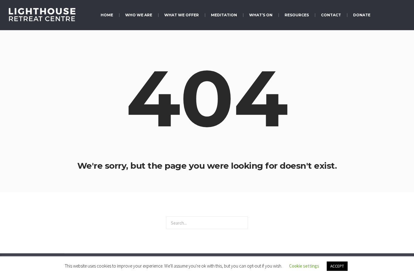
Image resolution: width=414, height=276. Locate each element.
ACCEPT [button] (337, 266)
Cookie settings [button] (304, 266)
